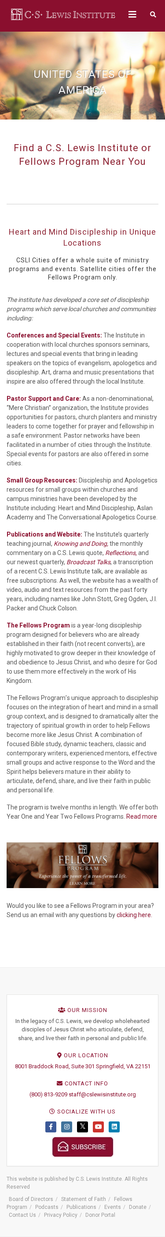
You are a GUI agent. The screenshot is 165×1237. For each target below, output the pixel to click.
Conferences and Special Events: (54, 335)
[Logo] (64, 14)
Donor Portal (100, 1215)
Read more (141, 816)
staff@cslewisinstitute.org (102, 1094)
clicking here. (134, 914)
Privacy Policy (60, 1215)
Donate (138, 1207)
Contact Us (22, 1215)
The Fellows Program (38, 625)
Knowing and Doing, (81, 543)
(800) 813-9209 (48, 1094)
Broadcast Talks (88, 562)
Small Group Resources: (42, 480)
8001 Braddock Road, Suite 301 (55, 1066)
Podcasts (47, 1207)
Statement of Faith (83, 1199)
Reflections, (121, 552)
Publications (81, 1207)
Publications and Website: (44, 534)
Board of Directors (31, 1199)
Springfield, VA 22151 (123, 1066)
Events (112, 1207)
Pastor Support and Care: (44, 398)
